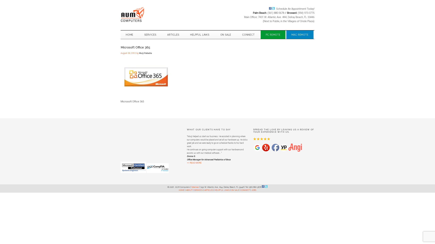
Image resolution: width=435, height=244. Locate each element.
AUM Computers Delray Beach (153, 14)
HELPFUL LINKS (222, 190)
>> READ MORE (194, 163)
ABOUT (189, 190)
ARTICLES (208, 190)
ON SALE (235, 190)
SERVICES (198, 190)
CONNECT (245, 190)
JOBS (253, 190)
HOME (181, 190)
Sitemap (195, 187)
